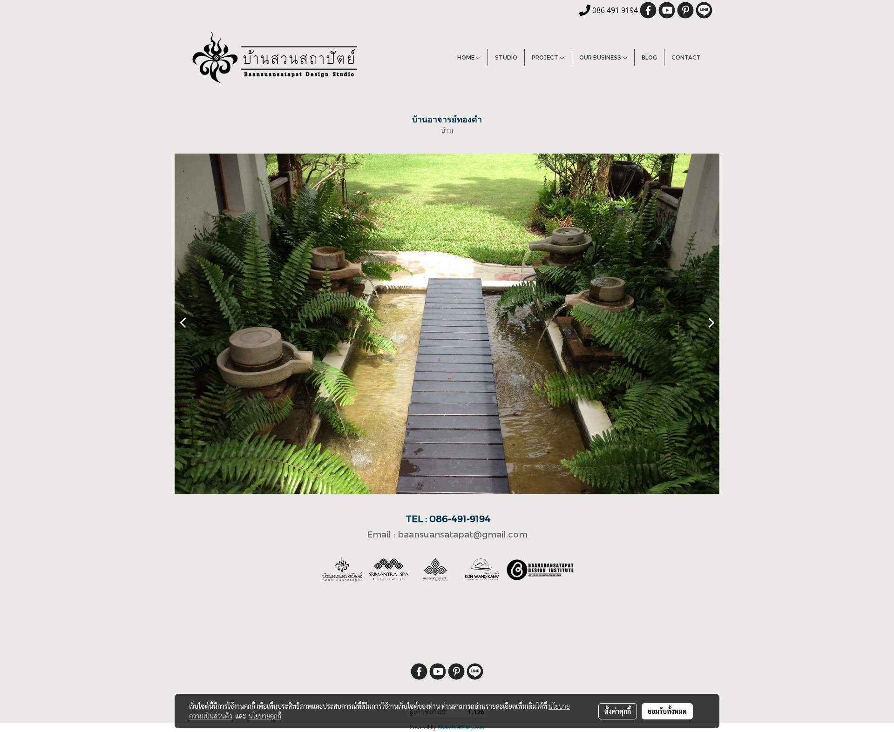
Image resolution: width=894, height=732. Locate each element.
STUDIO (506, 57)
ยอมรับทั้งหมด (667, 711)
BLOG (649, 57)
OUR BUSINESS (601, 57)
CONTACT (686, 57)
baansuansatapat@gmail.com (463, 534)
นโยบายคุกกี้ (265, 716)
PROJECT (546, 57)
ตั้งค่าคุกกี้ (617, 711)
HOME (466, 57)
